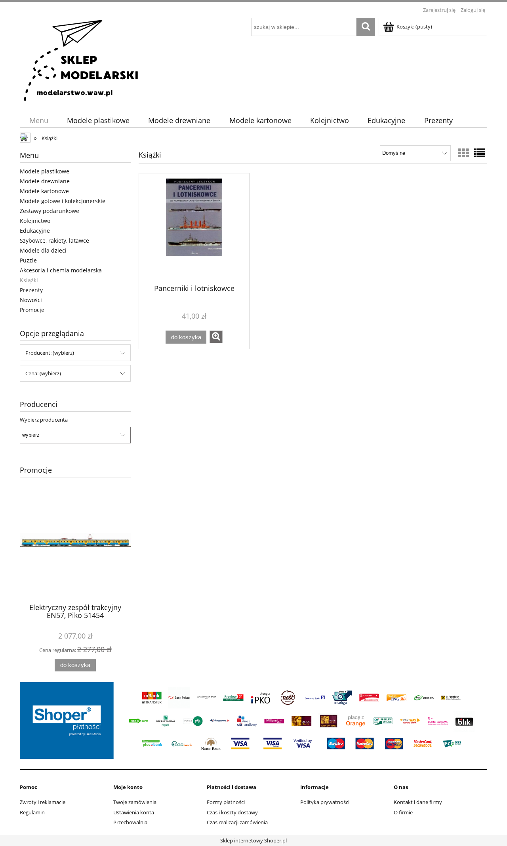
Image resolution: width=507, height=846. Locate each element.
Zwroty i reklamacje (42, 802)
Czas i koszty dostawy (232, 812)
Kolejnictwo (35, 220)
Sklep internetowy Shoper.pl (253, 840)
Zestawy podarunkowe (49, 211)
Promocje (32, 310)
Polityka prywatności (324, 802)
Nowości (31, 300)
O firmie (403, 812)
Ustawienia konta (133, 812)
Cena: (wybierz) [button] (43, 373)
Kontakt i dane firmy (418, 802)
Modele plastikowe (44, 171)
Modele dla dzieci (43, 250)
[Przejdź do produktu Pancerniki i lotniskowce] (194, 228)
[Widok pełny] (479, 152)
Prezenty (31, 290)
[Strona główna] (82, 59)
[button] (216, 337)
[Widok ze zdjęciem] (463, 152)
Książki (29, 280)
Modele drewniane (45, 181)
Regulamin (32, 812)
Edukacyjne (35, 230)
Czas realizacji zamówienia (237, 822)
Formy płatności (226, 802)
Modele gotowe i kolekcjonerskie (62, 201)
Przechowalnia (130, 822)
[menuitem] (38, 120)
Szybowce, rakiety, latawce (54, 240)
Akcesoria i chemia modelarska (61, 270)
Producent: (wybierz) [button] (49, 352)
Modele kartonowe (44, 191)
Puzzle (28, 260)
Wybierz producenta (44, 419)
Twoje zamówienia (134, 802)
